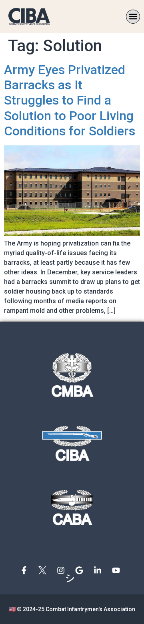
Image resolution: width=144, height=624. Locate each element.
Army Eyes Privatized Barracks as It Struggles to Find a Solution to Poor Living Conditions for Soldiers (69, 100)
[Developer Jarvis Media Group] (72, 578)
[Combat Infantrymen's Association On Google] (81, 570)
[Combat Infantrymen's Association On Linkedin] (100, 570)
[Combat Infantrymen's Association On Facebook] (26, 570)
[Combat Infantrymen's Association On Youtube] (118, 570)
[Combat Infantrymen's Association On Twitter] (44, 570)
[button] (133, 17)
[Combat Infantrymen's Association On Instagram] (63, 570)
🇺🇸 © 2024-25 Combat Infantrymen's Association (72, 609)
